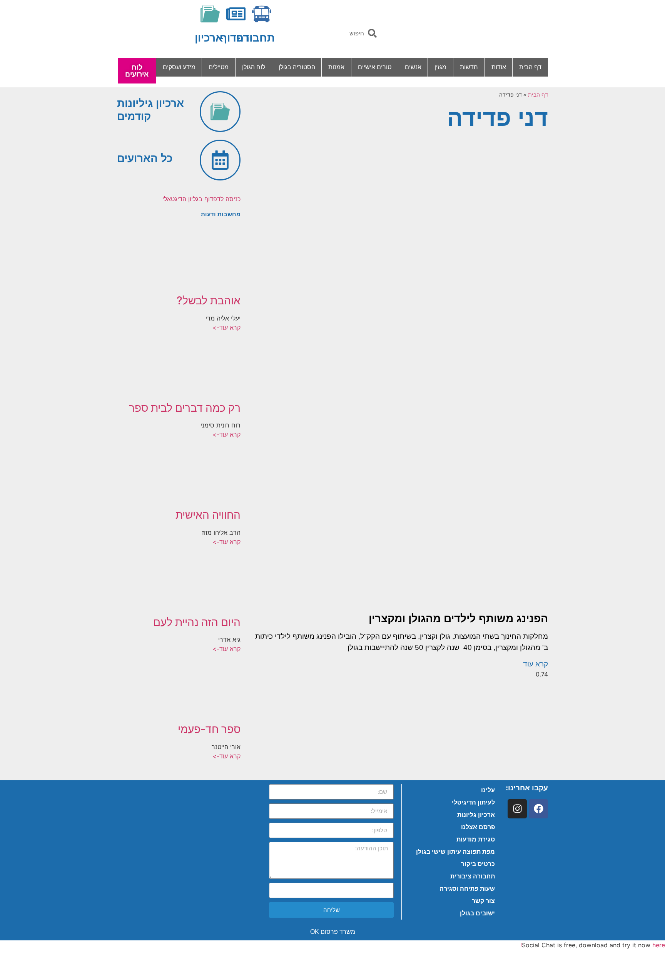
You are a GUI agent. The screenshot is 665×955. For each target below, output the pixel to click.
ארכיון (209, 38)
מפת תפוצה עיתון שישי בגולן (455, 851)
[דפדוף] (236, 13)
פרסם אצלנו (478, 827)
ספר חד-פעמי (209, 729)
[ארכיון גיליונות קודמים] (220, 111)
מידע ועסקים (179, 67)
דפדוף (234, 38)
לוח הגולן (253, 67)
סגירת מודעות (475, 839)
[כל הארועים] (220, 160)
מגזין (440, 67)
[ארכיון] (210, 13)
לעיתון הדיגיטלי (473, 802)
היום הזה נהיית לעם (197, 622)
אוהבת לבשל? (209, 300)
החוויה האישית (208, 514)
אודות (498, 67)
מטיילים (219, 67)
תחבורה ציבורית (472, 876)
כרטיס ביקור (478, 864)
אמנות (336, 67)
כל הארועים (144, 158)
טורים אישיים (374, 67)
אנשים (413, 67)
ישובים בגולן (477, 913)
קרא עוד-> (226, 327)
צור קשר (483, 901)
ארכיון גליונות (476, 814)
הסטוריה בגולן (297, 67)
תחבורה (255, 38)
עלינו (488, 790)
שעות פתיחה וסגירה (467, 888)
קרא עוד (535, 664)
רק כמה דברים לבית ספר (185, 407)
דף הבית (530, 67)
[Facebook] (538, 808)
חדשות (469, 67)
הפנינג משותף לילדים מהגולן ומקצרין (458, 618)
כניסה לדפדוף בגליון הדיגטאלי (201, 199)
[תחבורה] (261, 13)
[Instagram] (517, 808)
